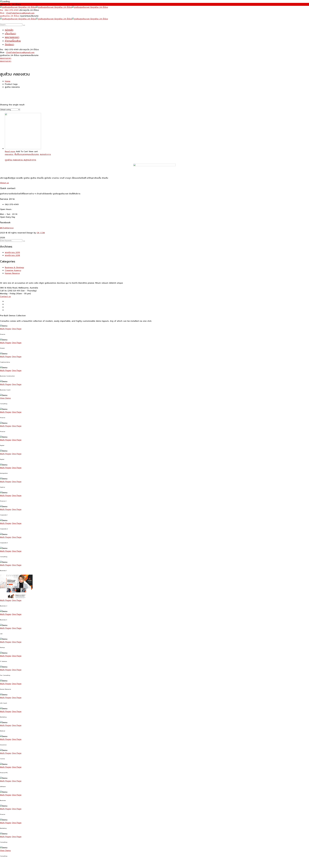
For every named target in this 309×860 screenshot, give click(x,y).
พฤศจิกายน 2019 (12, 252)
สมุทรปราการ (45, 154)
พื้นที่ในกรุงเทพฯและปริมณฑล (26, 154)
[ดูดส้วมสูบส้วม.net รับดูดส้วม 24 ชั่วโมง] (18, 7)
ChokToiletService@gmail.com (20, 13)
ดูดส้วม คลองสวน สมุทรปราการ (20, 160)
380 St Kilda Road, (9, 287)
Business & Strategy (14, 267)
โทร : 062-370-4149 (9, 10)
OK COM (41, 232)
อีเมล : (2, 13)
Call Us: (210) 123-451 (10, 290)
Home (7, 81)
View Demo (5, 398)
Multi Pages (5, 328)
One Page (16, 328)
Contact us (5, 296)
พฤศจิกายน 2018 (12, 255)
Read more (10, 151)
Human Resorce (12, 273)
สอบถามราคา (5, 58)
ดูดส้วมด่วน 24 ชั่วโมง (9, 16)
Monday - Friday (7, 293)
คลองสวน (9, 154)
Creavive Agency (13, 270)
